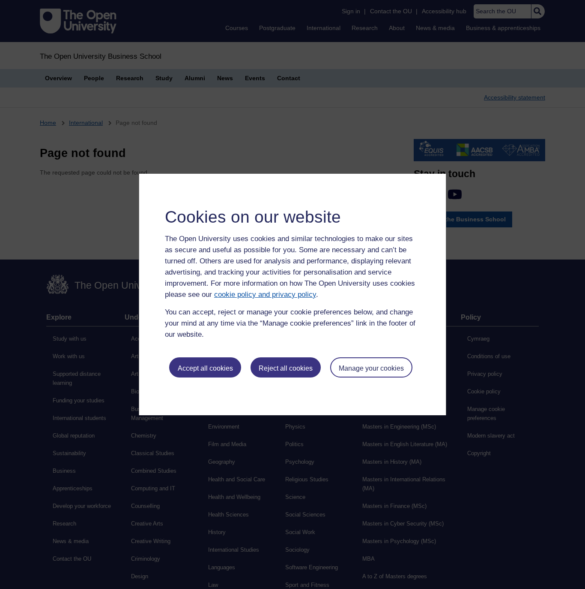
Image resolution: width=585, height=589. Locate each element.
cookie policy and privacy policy (265, 294)
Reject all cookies (286, 368)
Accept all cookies (205, 368)
